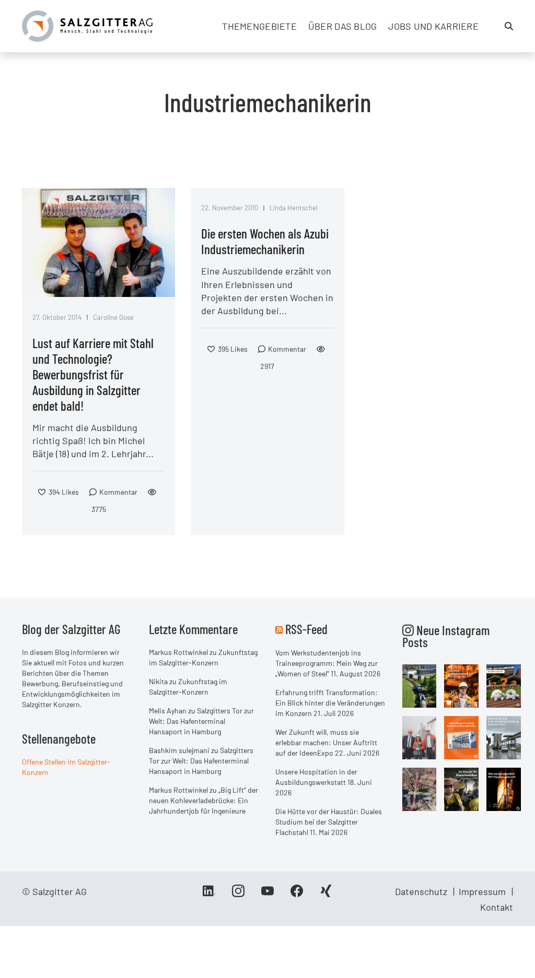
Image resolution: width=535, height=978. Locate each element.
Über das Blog (342, 26)
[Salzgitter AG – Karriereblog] (87, 25)
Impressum (482, 891)
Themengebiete (259, 26)
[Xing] (326, 894)
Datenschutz (421, 891)
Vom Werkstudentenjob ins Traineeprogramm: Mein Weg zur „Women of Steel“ (326, 663)
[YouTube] (267, 894)
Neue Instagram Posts (446, 636)
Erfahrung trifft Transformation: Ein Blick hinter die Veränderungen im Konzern (330, 703)
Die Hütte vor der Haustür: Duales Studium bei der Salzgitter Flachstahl (328, 822)
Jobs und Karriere (433, 26)
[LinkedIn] (209, 894)
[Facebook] (296, 894)
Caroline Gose (113, 317)
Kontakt (496, 907)
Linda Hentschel (294, 208)
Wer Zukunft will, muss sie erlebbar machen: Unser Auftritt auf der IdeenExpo (326, 742)
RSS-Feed (306, 629)
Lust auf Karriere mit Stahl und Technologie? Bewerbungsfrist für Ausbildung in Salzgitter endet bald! (93, 374)
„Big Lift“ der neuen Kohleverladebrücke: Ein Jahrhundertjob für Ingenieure (203, 800)
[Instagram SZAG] (419, 685)
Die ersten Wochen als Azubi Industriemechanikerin (265, 241)
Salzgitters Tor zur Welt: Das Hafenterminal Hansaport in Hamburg (201, 721)
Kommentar (118, 491)
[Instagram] (238, 894)
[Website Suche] (509, 26)
